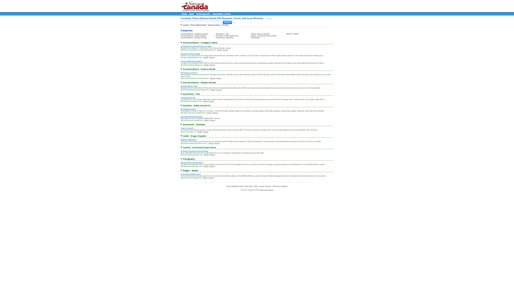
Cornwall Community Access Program (194, 151)
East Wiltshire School (188, 109)
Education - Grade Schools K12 (227, 36)
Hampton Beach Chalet (189, 86)
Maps (191, 14)
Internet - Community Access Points (263, 36)
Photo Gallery (203, 14)
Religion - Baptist (292, 34)
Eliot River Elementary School (191, 117)
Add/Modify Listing (221, 14)
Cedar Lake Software (266, 190)
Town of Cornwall (187, 128)
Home (184, 14)
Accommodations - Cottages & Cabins (194, 34)
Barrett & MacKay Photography (192, 163)
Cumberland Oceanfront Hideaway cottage (196, 46)
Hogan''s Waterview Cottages (191, 61)
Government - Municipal (224, 37)
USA (274, 186)
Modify (219, 50)
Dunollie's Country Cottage (190, 54)
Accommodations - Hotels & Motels (193, 36)
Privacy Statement (282, 186)
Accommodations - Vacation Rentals (194, 37)
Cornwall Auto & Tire (188, 98)
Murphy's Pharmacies (188, 140)
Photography (255, 37)
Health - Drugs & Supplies (260, 34)
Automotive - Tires (222, 34)
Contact (261, 186)
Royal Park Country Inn (189, 73)
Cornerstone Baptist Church (191, 174)
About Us (268, 186)
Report (225, 50)
